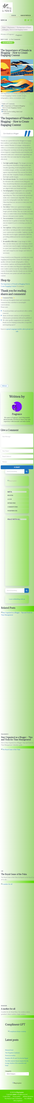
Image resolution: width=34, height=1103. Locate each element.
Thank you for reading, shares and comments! (12, 112)
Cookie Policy (6, 1096)
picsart (28, 329)
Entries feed (12, 503)
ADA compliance (18, 1100)
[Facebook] (25, 20)
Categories (8, 1071)
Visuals (4, 386)
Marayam (4, 1005)
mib (17, 331)
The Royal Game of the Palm (14, 874)
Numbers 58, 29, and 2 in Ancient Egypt (16, 1058)
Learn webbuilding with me (17, 599)
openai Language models (14, 329)
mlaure (15, 1094)
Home (4, 27)
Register (10, 495)
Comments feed (13, 507)
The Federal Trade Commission (13, 1098)
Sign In (13, 15)
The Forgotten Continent (12, 1053)
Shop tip (5, 109)
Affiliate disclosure (28, 1096)
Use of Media (27, 1098)
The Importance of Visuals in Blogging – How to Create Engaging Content (14, 106)
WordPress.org (12, 510)
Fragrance (19, 35)
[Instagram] (31, 20)
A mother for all (8, 1009)
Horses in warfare (10, 1055)
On (2, 871)
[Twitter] (28, 20)
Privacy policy (16, 1096)
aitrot (24, 329)
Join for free (17, 375)
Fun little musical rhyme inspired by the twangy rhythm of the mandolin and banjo (16, 1063)
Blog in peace (11, 27)
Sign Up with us (26, 15)
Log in (10, 499)
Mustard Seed (9, 1050)
